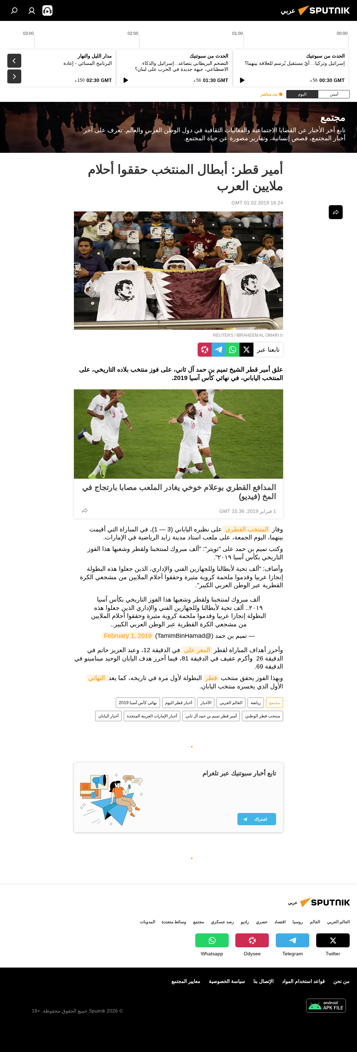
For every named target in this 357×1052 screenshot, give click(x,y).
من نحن (341, 981)
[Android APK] (326, 1006)
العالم (315, 921)
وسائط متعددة (174, 921)
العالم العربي (231, 702)
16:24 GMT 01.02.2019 (257, 203)
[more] (85, 510)
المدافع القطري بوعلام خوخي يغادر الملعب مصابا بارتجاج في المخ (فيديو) (179, 492)
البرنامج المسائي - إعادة (87, 63)
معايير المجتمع (186, 981)
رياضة (256, 702)
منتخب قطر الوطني (262, 716)
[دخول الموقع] (32, 10)
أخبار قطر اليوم (178, 702)
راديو (245, 921)
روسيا (298, 921)
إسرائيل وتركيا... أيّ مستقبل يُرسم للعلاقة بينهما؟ (295, 63)
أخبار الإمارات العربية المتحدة (152, 716)
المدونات (147, 921)
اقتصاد (280, 921)
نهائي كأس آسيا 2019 (138, 702)
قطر (211, 677)
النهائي (97, 677)
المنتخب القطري (246, 529)
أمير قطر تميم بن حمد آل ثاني (211, 716)
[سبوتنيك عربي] (326, 16)
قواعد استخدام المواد (303, 981)
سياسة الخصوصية (227, 981)
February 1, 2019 (128, 635)
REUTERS (223, 335)
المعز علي (197, 650)
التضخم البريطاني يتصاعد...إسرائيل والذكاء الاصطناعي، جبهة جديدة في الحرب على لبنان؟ (181, 66)
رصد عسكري (222, 921)
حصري (261, 921)
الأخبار (205, 702)
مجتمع (274, 702)
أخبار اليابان (108, 716)
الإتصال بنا (263, 981)
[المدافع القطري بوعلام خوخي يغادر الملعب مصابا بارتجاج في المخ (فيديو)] (178, 434)
